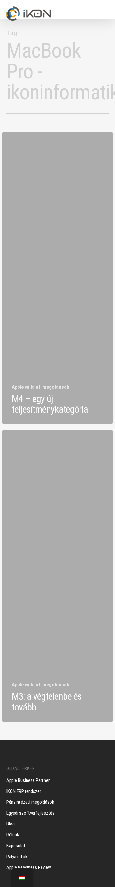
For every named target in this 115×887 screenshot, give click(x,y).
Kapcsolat (16, 846)
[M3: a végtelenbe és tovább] (57, 576)
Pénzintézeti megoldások (30, 802)
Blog (10, 824)
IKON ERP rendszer (23, 791)
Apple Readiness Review (28, 867)
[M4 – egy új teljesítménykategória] (57, 278)
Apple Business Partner (28, 780)
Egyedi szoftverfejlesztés (30, 813)
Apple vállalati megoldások (40, 387)
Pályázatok (16, 856)
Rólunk (12, 835)
